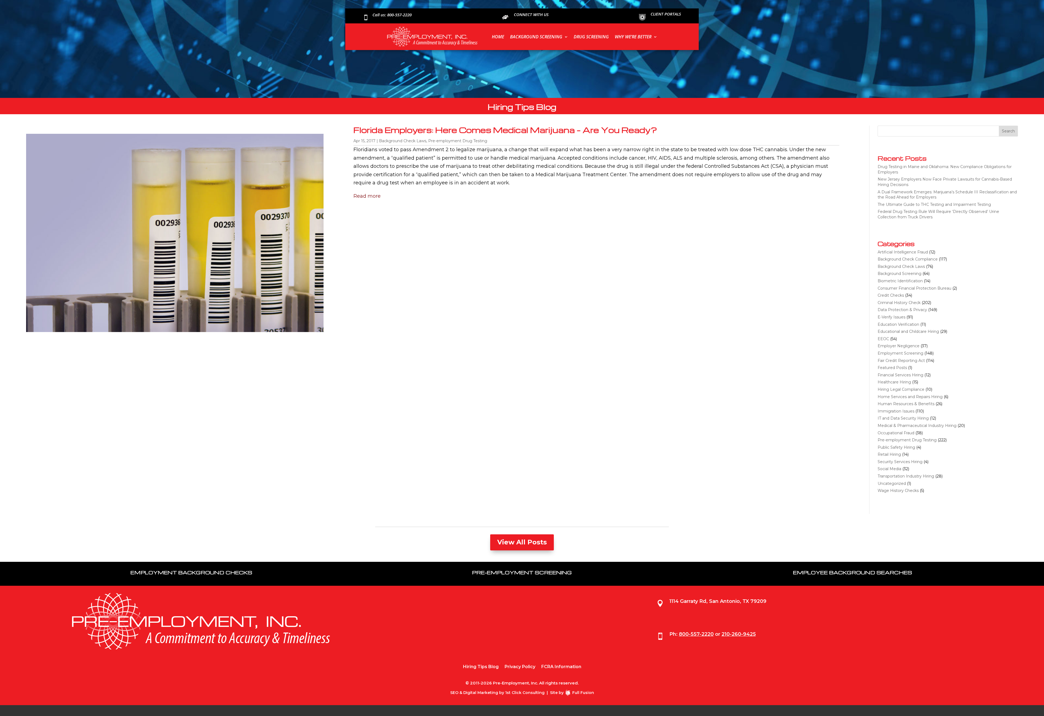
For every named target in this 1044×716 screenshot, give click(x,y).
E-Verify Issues (891, 317)
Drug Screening (591, 37)
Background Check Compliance (908, 259)
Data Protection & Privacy (902, 309)
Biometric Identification (900, 280)
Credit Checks (891, 295)
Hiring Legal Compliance (901, 389)
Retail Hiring (889, 454)
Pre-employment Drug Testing (457, 140)
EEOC (883, 338)
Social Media (889, 468)
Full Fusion (583, 692)
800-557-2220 (696, 634)
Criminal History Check (899, 302)
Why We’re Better (633, 37)
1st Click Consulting (525, 692)
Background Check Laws (402, 140)
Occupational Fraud (896, 432)
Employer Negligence (898, 345)
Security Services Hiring (900, 461)
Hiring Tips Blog (481, 667)
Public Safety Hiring (896, 447)
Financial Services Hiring (900, 375)
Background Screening (536, 37)
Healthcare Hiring (894, 382)
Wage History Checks (898, 490)
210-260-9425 (739, 634)
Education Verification (898, 324)
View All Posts (522, 542)
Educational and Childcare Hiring (908, 331)
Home (498, 37)
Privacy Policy (520, 667)
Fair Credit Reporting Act (901, 360)
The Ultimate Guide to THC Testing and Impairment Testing (934, 204)
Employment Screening (900, 353)
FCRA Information (561, 667)
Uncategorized (892, 483)
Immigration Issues (896, 411)
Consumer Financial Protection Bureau (914, 288)
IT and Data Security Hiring (903, 418)
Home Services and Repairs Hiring (910, 396)
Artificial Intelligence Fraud (903, 252)
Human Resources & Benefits (906, 403)
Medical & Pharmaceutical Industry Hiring (917, 425)
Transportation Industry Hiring (906, 476)
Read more (367, 196)
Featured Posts (892, 367)
